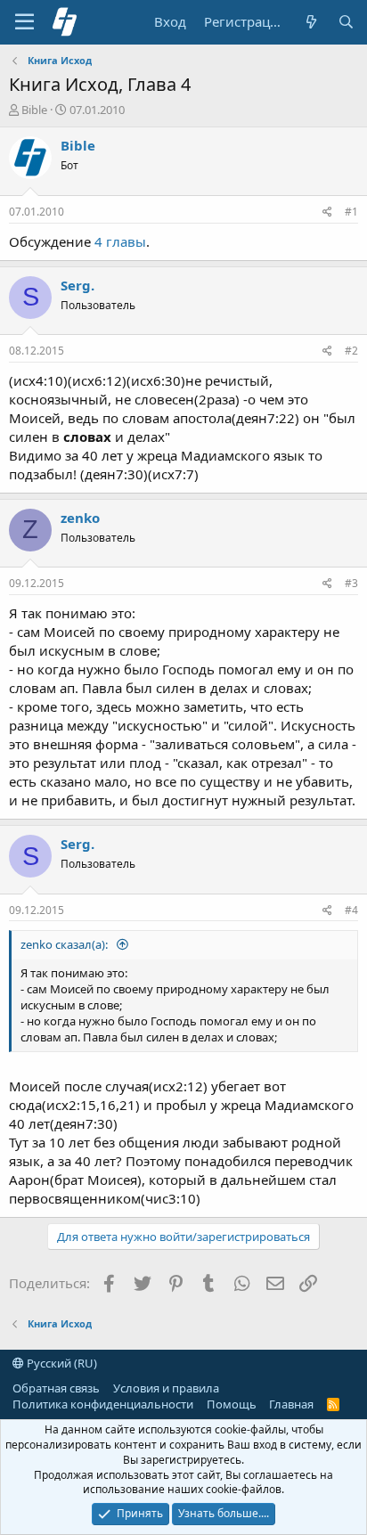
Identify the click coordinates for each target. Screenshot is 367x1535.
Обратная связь (56, 1388)
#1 (351, 211)
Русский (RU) (60, 1363)
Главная (291, 1404)
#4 (351, 910)
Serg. (77, 285)
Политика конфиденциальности (102, 1404)
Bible (34, 110)
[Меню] (24, 22)
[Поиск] (346, 21)
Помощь (232, 1404)
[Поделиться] (327, 212)
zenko (80, 518)
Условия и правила (166, 1388)
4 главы (120, 241)
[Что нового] (310, 21)
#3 (351, 583)
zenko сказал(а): (65, 944)
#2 (351, 350)
